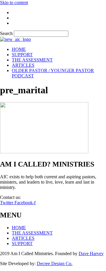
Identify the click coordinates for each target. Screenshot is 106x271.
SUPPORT (22, 54)
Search (6, 33)
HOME (19, 49)
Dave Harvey (91, 253)
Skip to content (14, 2)
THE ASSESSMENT (32, 59)
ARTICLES (23, 65)
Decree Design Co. (54, 263)
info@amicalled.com (41, 197)
